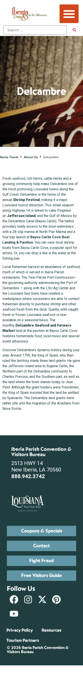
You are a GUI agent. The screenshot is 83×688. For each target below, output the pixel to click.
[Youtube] (14, 614)
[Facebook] (14, 599)
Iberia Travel (9, 157)
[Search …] (35, 30)
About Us (31, 157)
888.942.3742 (28, 476)
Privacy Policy (19, 630)
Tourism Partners (22, 640)
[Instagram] (28, 599)
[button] (69, 13)
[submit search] (74, 30)
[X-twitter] (42, 599)
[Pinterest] (56, 599)
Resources (51, 630)
